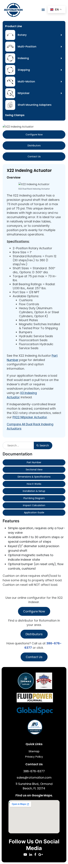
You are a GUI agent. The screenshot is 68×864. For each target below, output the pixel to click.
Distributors (34, 145)
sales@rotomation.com (34, 777)
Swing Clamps (14, 115)
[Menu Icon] (43, 9)
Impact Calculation (34, 505)
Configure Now (34, 134)
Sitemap (34, 751)
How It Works (34, 484)
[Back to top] (56, 852)
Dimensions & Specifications (34, 476)
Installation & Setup (34, 491)
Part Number (34, 462)
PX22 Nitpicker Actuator (30, 417)
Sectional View (34, 469)
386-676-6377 (34, 771)
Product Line (13, 26)
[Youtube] (26, 855)
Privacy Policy (34, 757)
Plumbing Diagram (34, 498)
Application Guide (34, 512)
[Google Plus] (41, 855)
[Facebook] (36, 855)
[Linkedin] (31, 855)
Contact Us (34, 156)
